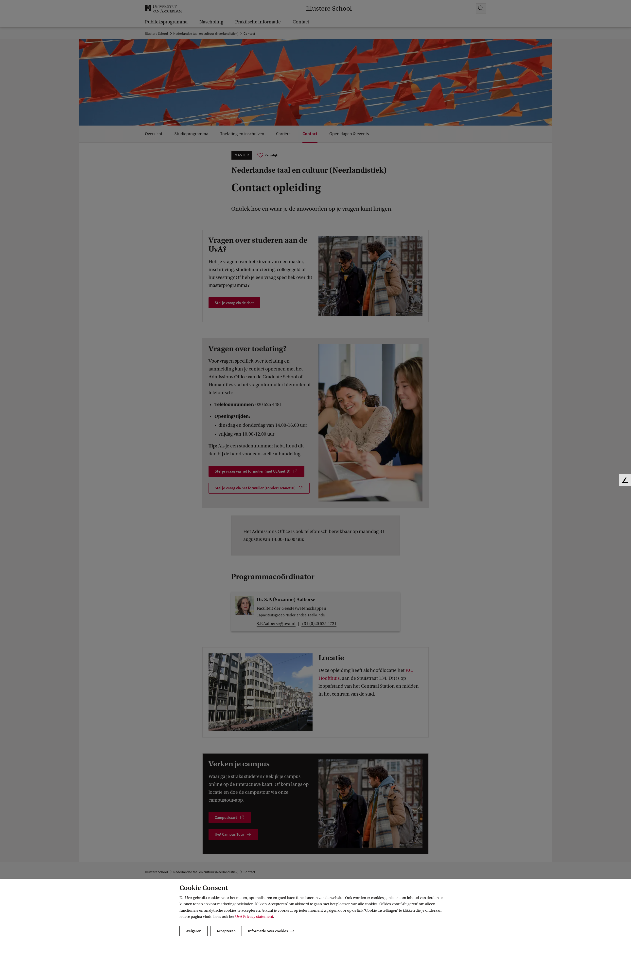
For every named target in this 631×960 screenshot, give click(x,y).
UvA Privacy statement (254, 916)
